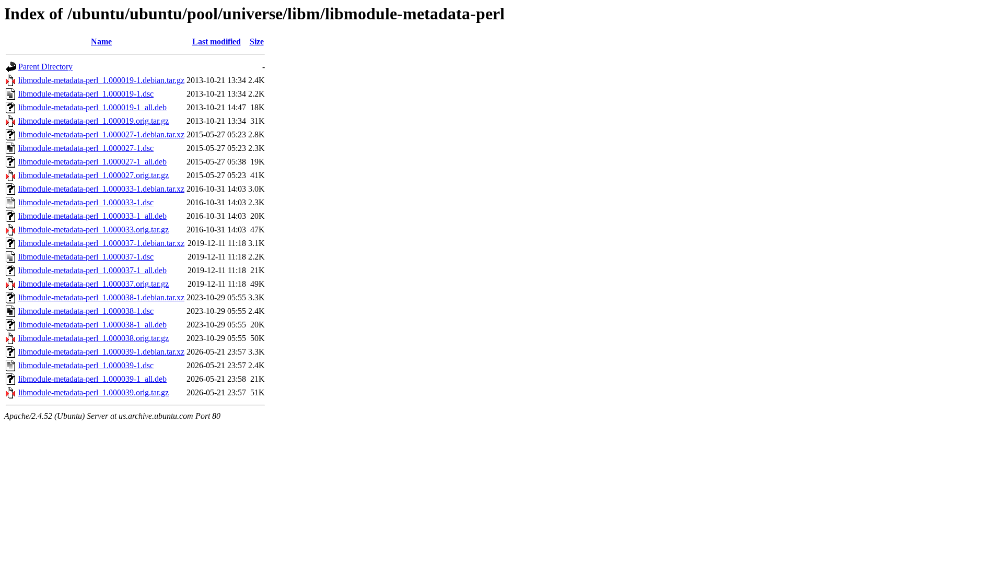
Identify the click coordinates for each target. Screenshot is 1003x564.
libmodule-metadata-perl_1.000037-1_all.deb (92, 270)
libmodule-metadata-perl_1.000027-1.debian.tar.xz (101, 134)
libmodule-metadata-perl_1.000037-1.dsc (86, 256)
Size (257, 41)
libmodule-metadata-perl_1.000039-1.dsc (86, 365)
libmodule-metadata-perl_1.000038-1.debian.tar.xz (101, 297)
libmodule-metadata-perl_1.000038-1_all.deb (92, 324)
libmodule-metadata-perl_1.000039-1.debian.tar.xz (101, 351)
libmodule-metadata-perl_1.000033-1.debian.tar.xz (101, 188)
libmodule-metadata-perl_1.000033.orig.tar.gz (93, 229)
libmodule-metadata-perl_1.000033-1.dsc (86, 202)
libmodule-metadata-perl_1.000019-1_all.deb (92, 107)
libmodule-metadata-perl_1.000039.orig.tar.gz (93, 392)
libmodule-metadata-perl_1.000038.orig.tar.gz (93, 338)
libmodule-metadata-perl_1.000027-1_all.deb (92, 161)
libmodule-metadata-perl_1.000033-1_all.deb (92, 216)
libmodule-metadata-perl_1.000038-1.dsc (86, 311)
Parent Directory (45, 66)
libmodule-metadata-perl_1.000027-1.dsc (86, 148)
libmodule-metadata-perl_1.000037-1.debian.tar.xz (101, 243)
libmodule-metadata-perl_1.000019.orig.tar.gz (93, 120)
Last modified (216, 41)
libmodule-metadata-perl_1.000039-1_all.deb (92, 378)
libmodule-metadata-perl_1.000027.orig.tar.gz (93, 175)
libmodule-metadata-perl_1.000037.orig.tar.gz (93, 283)
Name (101, 41)
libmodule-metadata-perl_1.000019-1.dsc (86, 93)
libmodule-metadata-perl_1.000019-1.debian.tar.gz (101, 80)
